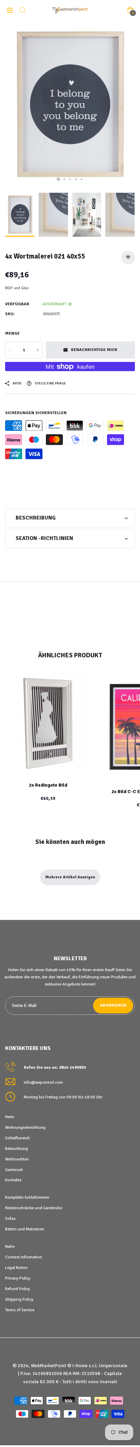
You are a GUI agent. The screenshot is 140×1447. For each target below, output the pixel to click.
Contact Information (23, 1257)
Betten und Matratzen (24, 1229)
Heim (9, 1117)
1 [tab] (58, 179)
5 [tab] (82, 179)
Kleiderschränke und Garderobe (33, 1208)
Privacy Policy (17, 1278)
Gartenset (14, 1169)
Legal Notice (16, 1267)
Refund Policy (17, 1288)
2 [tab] (64, 179)
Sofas (10, 1218)
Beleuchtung (16, 1148)
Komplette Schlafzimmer (27, 1197)
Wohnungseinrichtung (25, 1127)
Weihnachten (17, 1159)
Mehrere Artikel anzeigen (70, 877)
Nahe (10, 1246)
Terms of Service (19, 1310)
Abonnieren (113, 1005)
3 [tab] (70, 179)
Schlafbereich (17, 1138)
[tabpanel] (70, 105)
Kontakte (13, 1180)
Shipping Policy (19, 1299)
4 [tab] (76, 179)
